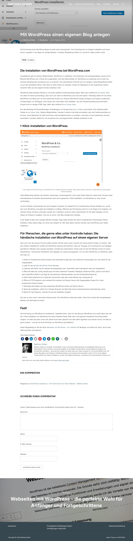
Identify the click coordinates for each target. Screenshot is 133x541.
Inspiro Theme (110, 537)
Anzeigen (31, 60)
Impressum (12, 526)
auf (65, 104)
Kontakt (116, 4)
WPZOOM (121, 537)
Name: (22, 434)
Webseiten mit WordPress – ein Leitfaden (62, 327)
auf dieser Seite (103, 93)
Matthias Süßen (20, 4)
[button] (22, 339)
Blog (98, 4)
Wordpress (44, 40)
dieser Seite (71, 104)
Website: (23, 454)
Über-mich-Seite (64, 360)
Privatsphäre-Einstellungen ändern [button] (59, 526)
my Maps (79, 109)
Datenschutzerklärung (117, 526)
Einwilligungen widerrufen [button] (56, 528)
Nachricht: (24, 412)
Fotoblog (106, 4)
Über (70, 4)
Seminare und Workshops (84, 4)
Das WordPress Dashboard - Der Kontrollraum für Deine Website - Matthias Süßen (58, 384)
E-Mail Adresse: (26, 444)
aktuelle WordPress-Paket (42, 266)
